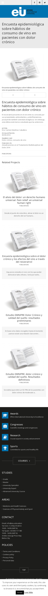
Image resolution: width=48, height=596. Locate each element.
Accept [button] (19, 592)
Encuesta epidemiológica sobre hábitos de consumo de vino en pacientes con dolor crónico (23, 88)
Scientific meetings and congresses (24, 428)
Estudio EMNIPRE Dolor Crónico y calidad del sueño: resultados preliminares (24, 317)
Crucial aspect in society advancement (25, 438)
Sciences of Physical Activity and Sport (18, 509)
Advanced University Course (14, 491)
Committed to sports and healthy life (24, 449)
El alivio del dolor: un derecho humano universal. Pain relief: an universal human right (24, 200)
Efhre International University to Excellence (27, 417)
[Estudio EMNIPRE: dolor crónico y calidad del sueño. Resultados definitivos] (31, 356)
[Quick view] (18, 179)
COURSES (23, 460)
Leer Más (28, 592)
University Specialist (11, 485)
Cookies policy (8, 554)
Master (5, 482)
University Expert (9, 488)
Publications (6, 154)
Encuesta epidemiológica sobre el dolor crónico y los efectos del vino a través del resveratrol (24, 259)
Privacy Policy (8, 557)
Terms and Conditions (11, 551)
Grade (5, 479)
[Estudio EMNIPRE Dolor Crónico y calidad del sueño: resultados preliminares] (31, 297)
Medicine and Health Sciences (14, 506)
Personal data (8, 560)
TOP (24, 570)
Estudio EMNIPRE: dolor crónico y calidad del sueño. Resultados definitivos (24, 376)
